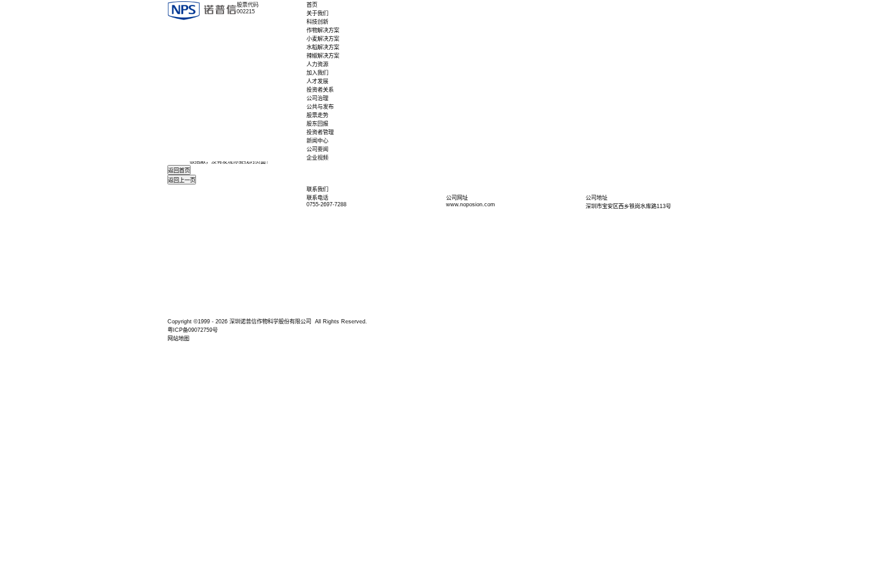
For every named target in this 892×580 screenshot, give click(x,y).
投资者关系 (320, 90)
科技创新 (317, 22)
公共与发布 (320, 107)
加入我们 (317, 73)
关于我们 (317, 13)
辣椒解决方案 (322, 56)
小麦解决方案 (322, 39)
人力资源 (317, 64)
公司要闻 (317, 149)
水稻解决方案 (322, 47)
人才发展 (317, 81)
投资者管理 (320, 132)
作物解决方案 (322, 30)
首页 (311, 5)
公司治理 (317, 98)
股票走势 (317, 115)
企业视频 (317, 158)
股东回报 (317, 124)
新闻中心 (317, 141)
